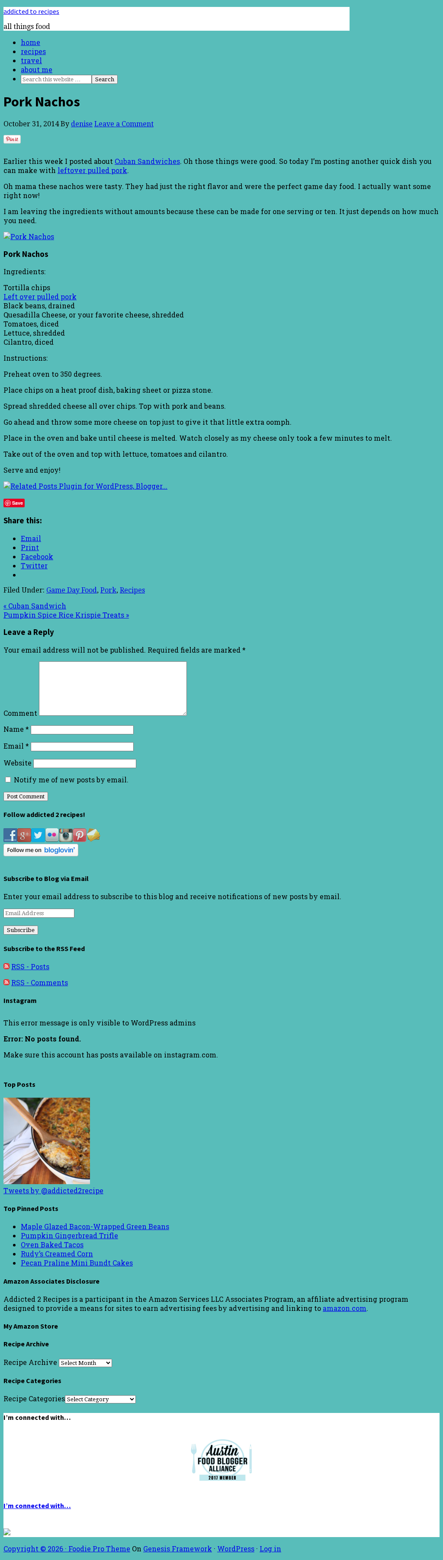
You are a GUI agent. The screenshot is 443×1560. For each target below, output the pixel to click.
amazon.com (344, 1308)
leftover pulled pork (92, 170)
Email (16, 745)
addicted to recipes (31, 11)
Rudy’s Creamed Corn (57, 1253)
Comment (20, 713)
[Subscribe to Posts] (6, 966)
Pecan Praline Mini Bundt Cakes (77, 1262)
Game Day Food (71, 590)
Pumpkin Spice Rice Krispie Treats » (66, 614)
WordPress (235, 1548)
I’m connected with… (37, 1505)
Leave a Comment (124, 124)
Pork (108, 590)
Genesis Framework (177, 1548)
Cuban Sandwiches (147, 161)
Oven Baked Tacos (52, 1244)
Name (16, 729)
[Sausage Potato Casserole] (46, 1181)
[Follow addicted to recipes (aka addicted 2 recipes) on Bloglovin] (40, 853)
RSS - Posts (30, 966)
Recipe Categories (34, 1398)
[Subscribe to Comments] (6, 982)
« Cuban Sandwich (34, 605)
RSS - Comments (39, 982)
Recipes (132, 590)
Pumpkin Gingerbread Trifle (69, 1235)
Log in (270, 1548)
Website (17, 762)
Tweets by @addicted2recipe (53, 1190)
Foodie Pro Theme (99, 1548)
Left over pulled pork (40, 296)
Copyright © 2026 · (35, 1548)
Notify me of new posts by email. (71, 779)
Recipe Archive (30, 1362)
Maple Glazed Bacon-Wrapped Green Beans (95, 1226)
